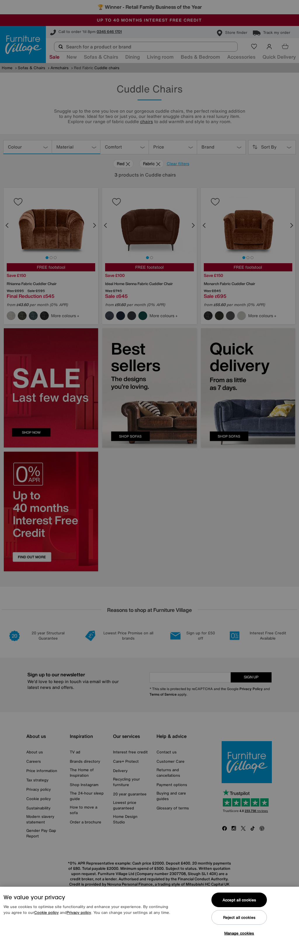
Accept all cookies (239, 900)
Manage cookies (239, 933)
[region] (149, 917)
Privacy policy (79, 912)
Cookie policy (46, 912)
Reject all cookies (239, 917)
